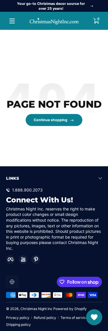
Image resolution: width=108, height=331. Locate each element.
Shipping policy (18, 324)
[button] (96, 21)
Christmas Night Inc (36, 309)
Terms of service (74, 317)
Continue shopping (50, 120)
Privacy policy (17, 317)
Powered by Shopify (70, 309)
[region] (54, 6)
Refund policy (45, 317)
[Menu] (12, 21)
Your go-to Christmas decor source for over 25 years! (51, 6)
